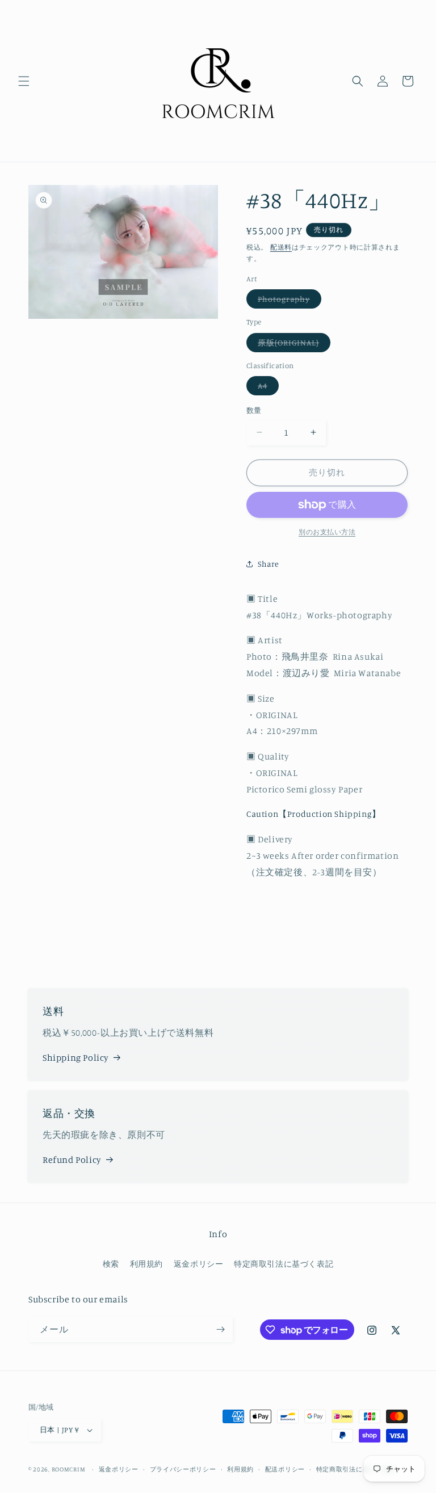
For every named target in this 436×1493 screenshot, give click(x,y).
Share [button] (268, 563)
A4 (266, 387)
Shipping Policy (76, 1057)
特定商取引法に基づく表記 (283, 1263)
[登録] (220, 1329)
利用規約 (146, 1263)
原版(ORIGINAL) (292, 344)
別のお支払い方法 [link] (327, 532)
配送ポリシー (285, 1469)
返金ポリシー (199, 1263)
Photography (288, 301)
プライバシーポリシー (183, 1469)
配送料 (281, 247)
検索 (111, 1263)
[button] (23, 81)
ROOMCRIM (69, 1469)
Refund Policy (72, 1159)
